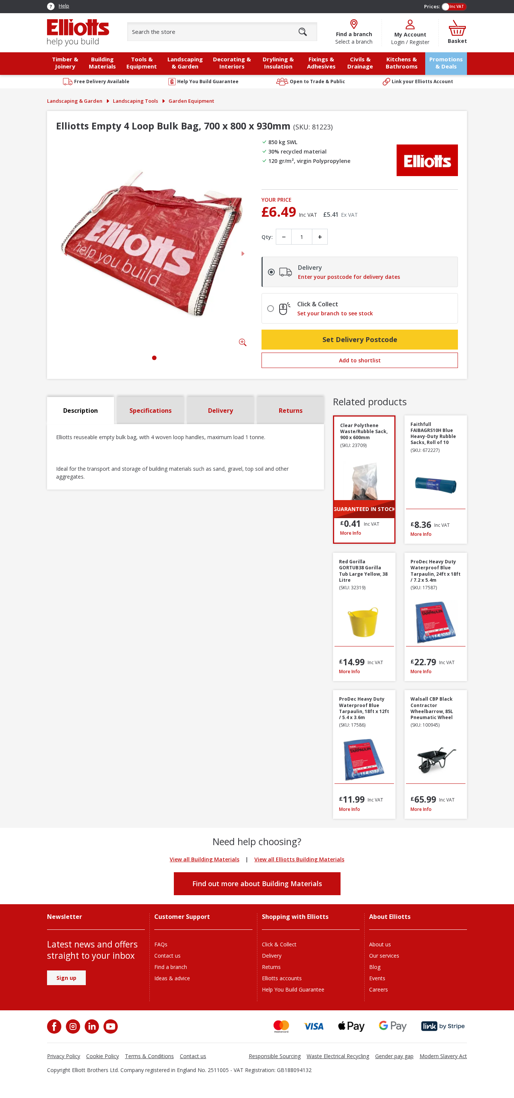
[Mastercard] (281, 1026)
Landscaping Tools (135, 100)
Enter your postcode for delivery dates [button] (349, 277)
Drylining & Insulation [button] (278, 62)
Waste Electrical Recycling (338, 1056)
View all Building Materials (204, 859)
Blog (374, 966)
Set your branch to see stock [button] (335, 313)
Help (64, 5)
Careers (378, 989)
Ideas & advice (172, 978)
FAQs (160, 944)
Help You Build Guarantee (293, 989)
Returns (271, 966)
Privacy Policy (63, 1056)
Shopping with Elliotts (295, 916)
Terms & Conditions (149, 1056)
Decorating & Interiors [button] (232, 62)
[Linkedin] (91, 1026)
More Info (364, 533)
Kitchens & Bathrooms (402, 62)
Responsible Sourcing (275, 1056)
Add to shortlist (360, 360)
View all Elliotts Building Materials (299, 859)
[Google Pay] (393, 1026)
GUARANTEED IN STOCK (364, 509)
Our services (384, 955)
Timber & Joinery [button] (65, 62)
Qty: (267, 236)
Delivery (271, 955)
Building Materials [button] (102, 62)
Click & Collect (279, 944)
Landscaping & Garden (74, 100)
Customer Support (182, 916)
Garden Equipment (191, 100)
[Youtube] (109, 1026)
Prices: (432, 6)
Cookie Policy (102, 1056)
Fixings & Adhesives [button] (321, 62)
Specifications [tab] (150, 410)
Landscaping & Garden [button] (185, 62)
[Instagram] (72, 1026)
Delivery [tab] (220, 410)
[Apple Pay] (351, 1026)
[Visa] (314, 1026)
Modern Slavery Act (443, 1056)
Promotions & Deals (446, 62)
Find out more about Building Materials (257, 883)
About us (380, 944)
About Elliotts (390, 916)
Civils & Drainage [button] (360, 62)
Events (377, 978)
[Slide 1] (154, 358)
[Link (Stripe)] (442, 1026)
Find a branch (170, 966)
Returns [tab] (291, 410)
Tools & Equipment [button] (141, 62)
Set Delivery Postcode (359, 339)
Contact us (167, 955)
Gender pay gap (394, 1056)
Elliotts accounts (282, 978)
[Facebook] (55, 1026)
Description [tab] (80, 410)
